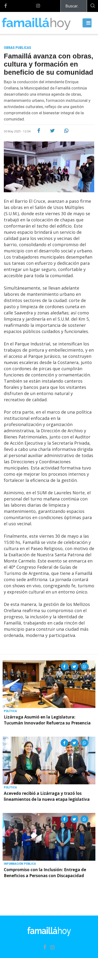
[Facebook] (5, 6)
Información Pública (20, 863)
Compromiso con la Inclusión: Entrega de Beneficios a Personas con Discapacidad (45, 872)
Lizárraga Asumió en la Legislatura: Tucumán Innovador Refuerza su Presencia (47, 720)
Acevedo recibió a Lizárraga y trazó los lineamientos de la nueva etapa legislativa (47, 796)
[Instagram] (38, 6)
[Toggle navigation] (87, 22)
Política (10, 711)
